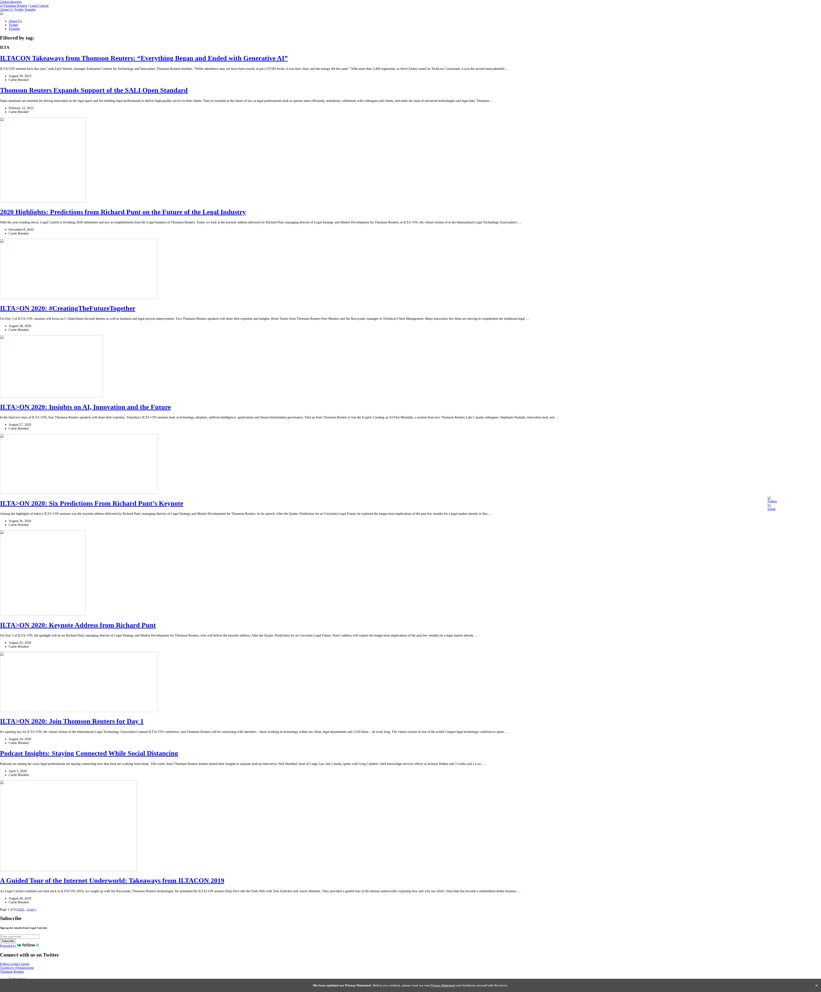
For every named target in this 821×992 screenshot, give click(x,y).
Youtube (30, 9)
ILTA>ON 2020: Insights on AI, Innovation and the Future (85, 407)
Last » (32, 909)
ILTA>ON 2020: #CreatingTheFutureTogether (67, 308)
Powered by (8, 946)
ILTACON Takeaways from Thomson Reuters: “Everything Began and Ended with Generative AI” (144, 58)
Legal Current (39, 5)
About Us (6, 9)
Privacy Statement (443, 985)
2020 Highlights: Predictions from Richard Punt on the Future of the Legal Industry (123, 212)
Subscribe (8, 941)
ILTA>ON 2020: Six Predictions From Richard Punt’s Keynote (91, 503)
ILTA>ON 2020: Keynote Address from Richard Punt (78, 625)
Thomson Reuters (12, 971)
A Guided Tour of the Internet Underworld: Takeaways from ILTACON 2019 (112, 880)
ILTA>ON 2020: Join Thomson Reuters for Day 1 (72, 721)
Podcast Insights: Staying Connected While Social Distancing (89, 753)
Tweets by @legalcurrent (17, 968)
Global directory (11, 2)
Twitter (19, 9)
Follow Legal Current (14, 964)
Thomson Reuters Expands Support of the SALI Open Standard (94, 90)
